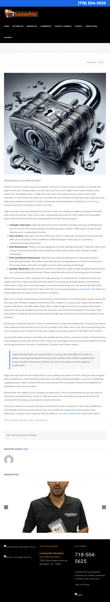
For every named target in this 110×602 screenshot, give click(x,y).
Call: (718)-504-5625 (49, 557)
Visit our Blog (82, 584)
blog (8, 420)
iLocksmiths (90, 201)
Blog (31, 420)
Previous (91, 62)
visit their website (67, 413)
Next (101, 62)
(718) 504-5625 (92, 3)
